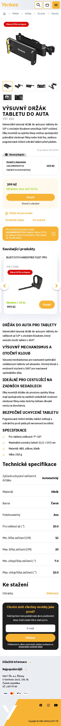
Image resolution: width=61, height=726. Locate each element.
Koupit (30, 197)
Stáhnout (52, 593)
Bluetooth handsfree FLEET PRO (26, 257)
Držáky (28, 13)
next (56, 286)
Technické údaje (14, 220)
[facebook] (40, 705)
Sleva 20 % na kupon (16, 24)
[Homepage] (9, 6)
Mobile (16, 13)
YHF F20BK (12, 266)
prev (4, 286)
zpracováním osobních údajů (31, 646)
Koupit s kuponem (16, 162)
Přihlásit (30, 637)
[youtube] (55, 705)
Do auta (41, 13)
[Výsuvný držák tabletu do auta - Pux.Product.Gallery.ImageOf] (7, 86)
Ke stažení (39, 220)
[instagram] (48, 705)
